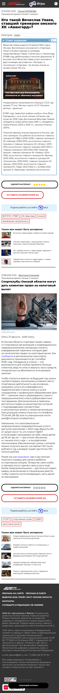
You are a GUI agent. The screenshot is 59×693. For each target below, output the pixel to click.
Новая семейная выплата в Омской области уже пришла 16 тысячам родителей (33, 537)
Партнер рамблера (25, 680)
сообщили (7, 356)
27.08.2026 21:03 (8, 275)
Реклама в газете (36, 593)
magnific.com (8, 332)
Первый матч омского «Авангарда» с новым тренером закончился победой (32, 260)
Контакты (8, 601)
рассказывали (21, 457)
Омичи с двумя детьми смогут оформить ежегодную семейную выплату (30, 572)
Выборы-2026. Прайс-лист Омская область (27, 597)
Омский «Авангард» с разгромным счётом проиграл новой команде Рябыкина (31, 243)
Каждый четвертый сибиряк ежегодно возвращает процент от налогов (29, 563)
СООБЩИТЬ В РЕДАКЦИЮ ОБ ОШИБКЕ (22, 605)
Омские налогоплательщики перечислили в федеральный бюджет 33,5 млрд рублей (32, 555)
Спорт (17, 35)
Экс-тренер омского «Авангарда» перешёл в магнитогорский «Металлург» (32, 252)
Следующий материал (28, 685)
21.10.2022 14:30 (8, 11)
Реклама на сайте (13, 593)
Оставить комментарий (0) (23, 195)
